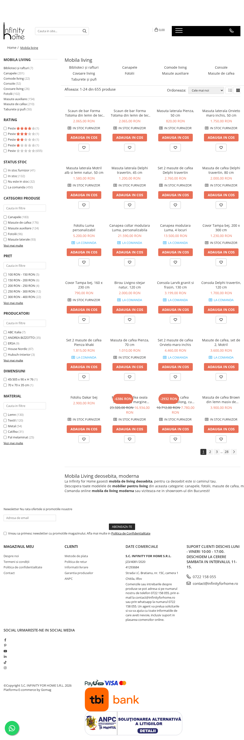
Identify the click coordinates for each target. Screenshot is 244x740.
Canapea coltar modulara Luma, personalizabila (129, 227)
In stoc (12, 176)
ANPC (69, 578)
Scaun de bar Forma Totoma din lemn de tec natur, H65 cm (130, 113)
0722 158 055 (204, 576)
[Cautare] (84, 31)
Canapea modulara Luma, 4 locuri (175, 227)
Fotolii (8, 94)
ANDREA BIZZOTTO (21, 337)
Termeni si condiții (16, 562)
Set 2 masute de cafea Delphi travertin (175, 170)
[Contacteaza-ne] (231, 31)
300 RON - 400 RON (21, 297)
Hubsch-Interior (19, 354)
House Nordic (17, 349)
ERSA (11, 343)
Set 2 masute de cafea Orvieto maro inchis (175, 342)
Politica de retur (76, 562)
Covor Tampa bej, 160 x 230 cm (83, 284)
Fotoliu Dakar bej (84, 397)
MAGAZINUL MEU (19, 546)
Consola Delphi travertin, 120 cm (221, 284)
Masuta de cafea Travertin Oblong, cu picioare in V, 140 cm (175, 399)
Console (9, 83)
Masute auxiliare (15, 99)
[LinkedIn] (5, 656)
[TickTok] (5, 662)
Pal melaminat (18, 437)
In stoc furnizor (18, 170)
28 (227, 451)
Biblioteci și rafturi (16, 68)
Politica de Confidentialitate (130, 533)
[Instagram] (5, 668)
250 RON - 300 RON (21, 291)
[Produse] (179, 32)
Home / (13, 47)
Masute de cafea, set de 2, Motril (221, 342)
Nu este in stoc (18, 181)
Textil (11, 420)
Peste (12, 128)
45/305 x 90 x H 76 (20, 379)
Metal (12, 426)
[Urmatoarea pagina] (234, 452)
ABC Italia (14, 332)
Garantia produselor (79, 573)
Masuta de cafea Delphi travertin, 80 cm (221, 170)
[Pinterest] (5, 645)
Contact (9, 573)
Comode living (14, 78)
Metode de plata (76, 556)
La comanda (16, 187)
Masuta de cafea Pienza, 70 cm (129, 342)
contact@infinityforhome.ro (215, 583)
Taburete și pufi (15, 109)
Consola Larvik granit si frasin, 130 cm (175, 284)
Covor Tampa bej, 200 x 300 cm (221, 227)
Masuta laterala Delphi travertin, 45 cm (130, 170)
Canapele (10, 73)
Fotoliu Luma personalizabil (84, 227)
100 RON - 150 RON (21, 274)
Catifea (13, 431)
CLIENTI (71, 546)
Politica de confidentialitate (23, 567)
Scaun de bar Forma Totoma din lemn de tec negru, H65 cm (84, 113)
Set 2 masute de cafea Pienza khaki (84, 342)
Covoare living (14, 89)
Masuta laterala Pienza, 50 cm (175, 113)
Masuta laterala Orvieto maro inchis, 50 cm (221, 113)
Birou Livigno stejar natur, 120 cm (129, 284)
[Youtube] (5, 651)
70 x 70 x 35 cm (18, 385)
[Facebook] (5, 640)
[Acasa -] (16, 31)
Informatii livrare (76, 567)
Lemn (12, 414)
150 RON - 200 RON (21, 280)
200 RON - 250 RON (21, 285)
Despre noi (11, 556)
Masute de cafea (15, 104)
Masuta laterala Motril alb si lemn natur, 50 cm (84, 170)
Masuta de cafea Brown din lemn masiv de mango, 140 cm (221, 399)
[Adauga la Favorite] (83, 147)
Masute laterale (19, 239)
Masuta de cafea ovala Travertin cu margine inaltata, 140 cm (129, 399)
